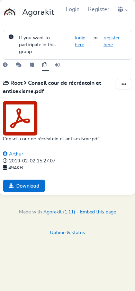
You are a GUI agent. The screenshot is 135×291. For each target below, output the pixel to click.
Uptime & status (67, 232)
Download (27, 186)
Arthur (15, 154)
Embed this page (98, 212)
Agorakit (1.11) (59, 212)
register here (112, 41)
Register (98, 9)
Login (73, 9)
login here (80, 41)
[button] (123, 9)
